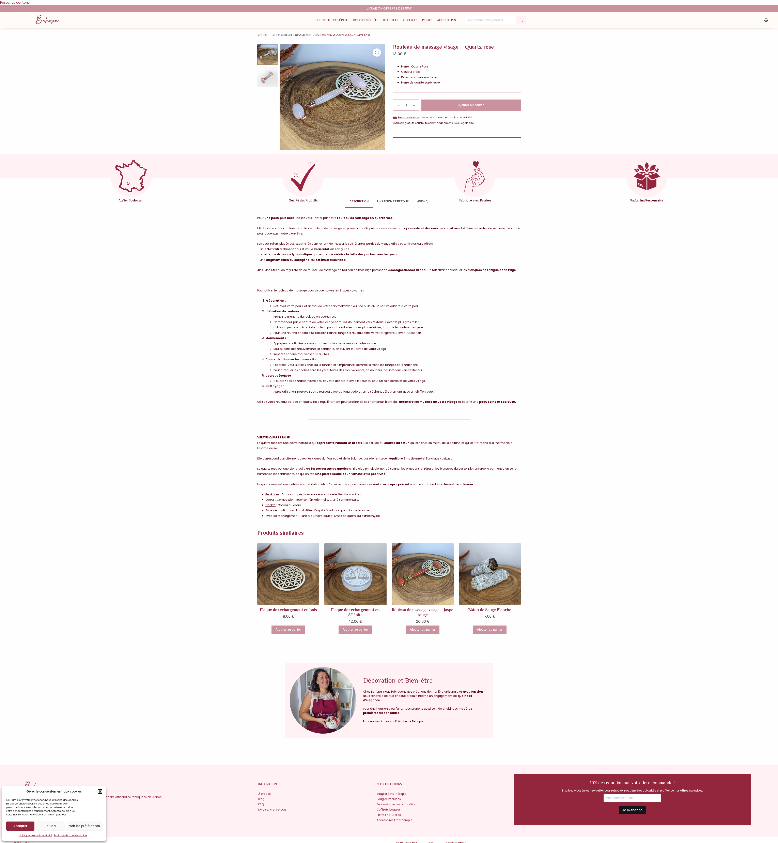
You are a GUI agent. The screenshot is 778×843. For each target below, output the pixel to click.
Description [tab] (359, 201)
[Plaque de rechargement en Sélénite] (355, 574)
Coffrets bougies (389, 809)
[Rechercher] (521, 20)
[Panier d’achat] (766, 20)
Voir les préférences (84, 826)
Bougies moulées (365, 20)
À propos (264, 793)
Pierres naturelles (389, 814)
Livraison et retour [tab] (393, 201)
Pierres (427, 20)
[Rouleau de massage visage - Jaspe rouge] (423, 574)
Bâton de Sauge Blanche (489, 609)
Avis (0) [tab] (423, 201)
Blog (261, 799)
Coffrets (410, 20)
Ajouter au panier (471, 105)
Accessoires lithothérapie (394, 820)
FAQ (261, 804)
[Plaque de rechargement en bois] (288, 574)
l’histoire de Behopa (409, 721)
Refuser (51, 826)
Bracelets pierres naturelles (396, 804)
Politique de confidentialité (35, 835)
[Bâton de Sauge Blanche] (490, 574)
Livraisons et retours (272, 809)
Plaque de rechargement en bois (288, 609)
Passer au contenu (15, 2)
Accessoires (446, 20)
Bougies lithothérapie (332, 20)
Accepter (20, 826)
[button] (100, 791)
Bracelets (390, 20)
